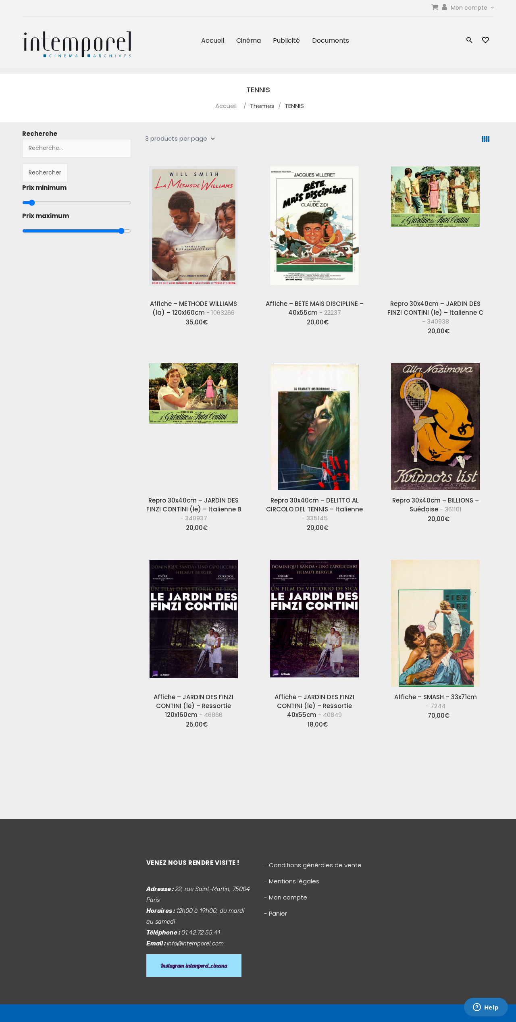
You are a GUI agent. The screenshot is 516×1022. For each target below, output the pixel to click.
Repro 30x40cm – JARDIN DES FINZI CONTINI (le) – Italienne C (435, 312)
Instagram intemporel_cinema (193, 965)
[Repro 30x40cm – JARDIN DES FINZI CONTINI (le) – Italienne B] (193, 423)
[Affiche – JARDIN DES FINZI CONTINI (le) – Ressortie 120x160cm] (193, 620)
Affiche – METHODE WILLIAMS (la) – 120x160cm (193, 308)
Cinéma (248, 40)
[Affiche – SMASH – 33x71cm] (435, 620)
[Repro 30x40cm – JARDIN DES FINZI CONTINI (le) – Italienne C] (435, 226)
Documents (330, 40)
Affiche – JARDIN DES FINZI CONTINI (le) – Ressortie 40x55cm (314, 706)
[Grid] (485, 139)
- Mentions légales (291, 881)
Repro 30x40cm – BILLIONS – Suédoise (435, 504)
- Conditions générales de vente (313, 865)
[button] (469, 41)
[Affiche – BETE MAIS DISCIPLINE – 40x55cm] (314, 226)
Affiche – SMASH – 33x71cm (435, 701)
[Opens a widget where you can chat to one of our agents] (486, 1008)
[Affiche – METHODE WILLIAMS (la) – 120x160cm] (193, 226)
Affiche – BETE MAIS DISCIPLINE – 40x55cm (315, 308)
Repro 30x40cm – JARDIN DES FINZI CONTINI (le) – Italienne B (193, 509)
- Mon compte (285, 897)
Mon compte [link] (470, 8)
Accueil (212, 40)
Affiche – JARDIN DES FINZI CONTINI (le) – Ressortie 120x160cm (193, 706)
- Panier (275, 913)
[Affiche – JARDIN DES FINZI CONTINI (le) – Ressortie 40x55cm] (314, 620)
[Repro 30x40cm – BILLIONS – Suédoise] (435, 423)
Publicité (286, 40)
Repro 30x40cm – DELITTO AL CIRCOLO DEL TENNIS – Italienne (314, 509)
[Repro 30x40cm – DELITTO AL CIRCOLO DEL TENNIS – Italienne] (314, 423)
